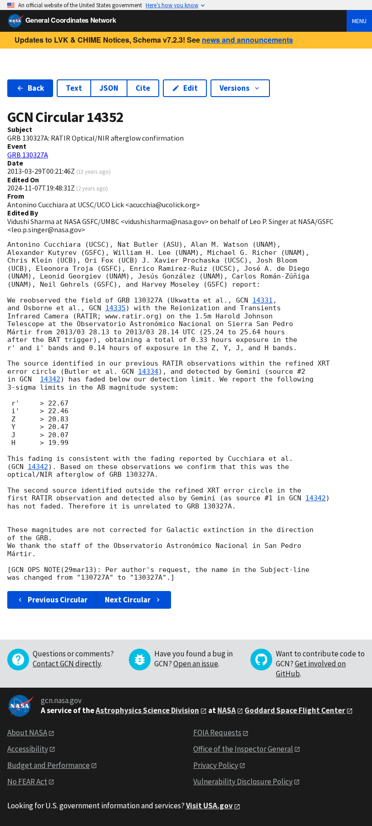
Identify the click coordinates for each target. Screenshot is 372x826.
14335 (115, 308)
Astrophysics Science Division (147, 710)
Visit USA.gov (209, 806)
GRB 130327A (27, 154)
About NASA (27, 733)
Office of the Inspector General (243, 749)
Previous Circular (58, 600)
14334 (148, 371)
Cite (143, 88)
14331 (262, 300)
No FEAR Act (27, 782)
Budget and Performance (48, 765)
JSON (108, 88)
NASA (226, 710)
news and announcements (247, 39)
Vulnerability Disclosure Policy (243, 782)
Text (74, 88)
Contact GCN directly (67, 664)
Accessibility (27, 749)
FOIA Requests (217, 733)
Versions (235, 88)
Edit (190, 88)
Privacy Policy (215, 765)
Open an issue (195, 664)
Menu (359, 21)
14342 (50, 379)
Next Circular (128, 600)
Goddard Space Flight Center (295, 710)
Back (36, 88)
